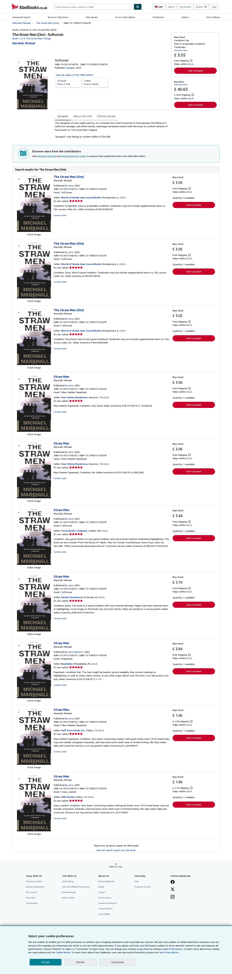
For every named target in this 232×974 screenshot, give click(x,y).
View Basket (32, 903)
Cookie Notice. (63, 952)
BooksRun (67, 663)
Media (101, 886)
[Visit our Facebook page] (173, 882)
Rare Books (92, 17)
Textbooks (158, 17)
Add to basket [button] (195, 70)
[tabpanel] (111, 129)
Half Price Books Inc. (73, 730)
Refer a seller (68, 897)
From (63, 82)
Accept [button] (45, 962)
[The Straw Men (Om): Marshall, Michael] (34, 230)
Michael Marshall (47, 156)
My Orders (31, 897)
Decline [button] (80, 962)
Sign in (171, 6)
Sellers (185, 17)
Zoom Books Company (74, 530)
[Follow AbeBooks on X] (173, 889)
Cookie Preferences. (172, 948)
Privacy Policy (104, 897)
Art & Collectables (125, 17)
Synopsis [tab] (62, 116)
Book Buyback (69, 892)
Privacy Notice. (171, 952)
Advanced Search (21, 17)
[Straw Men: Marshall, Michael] (34, 430)
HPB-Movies (68, 796)
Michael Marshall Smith (73, 156)
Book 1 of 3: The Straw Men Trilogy (31, 38)
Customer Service (142, 886)
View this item (180, 50)
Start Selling (213, 17)
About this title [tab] (82, 116)
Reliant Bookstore (72, 597)
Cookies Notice (105, 908)
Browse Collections (58, 17)
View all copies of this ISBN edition (74, 74)
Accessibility (104, 914)
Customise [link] (117, 962)
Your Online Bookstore (74, 397)
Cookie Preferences (107, 903)
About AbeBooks (106, 881)
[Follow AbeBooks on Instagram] (173, 897)
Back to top (116, 866)
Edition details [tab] (106, 116)
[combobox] (93, 7)
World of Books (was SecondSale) (81, 197)
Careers (101, 892)
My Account (185, 6)
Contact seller (60, 215)
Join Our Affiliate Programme (76, 886)
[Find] (137, 7)
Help (214, 6)
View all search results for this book (116, 850)
